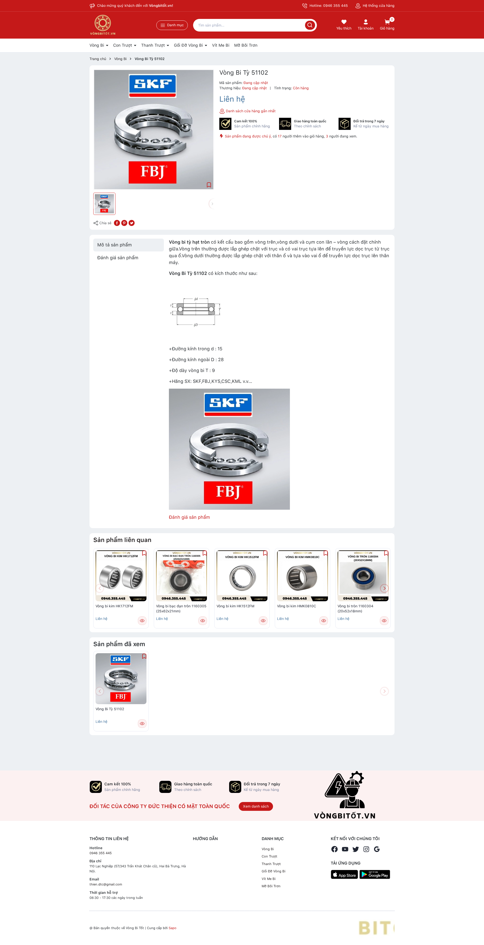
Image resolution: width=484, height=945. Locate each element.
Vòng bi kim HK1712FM (114, 606)
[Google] (377, 849)
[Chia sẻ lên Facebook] (117, 223)
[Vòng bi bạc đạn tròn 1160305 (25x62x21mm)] (181, 575)
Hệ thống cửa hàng (378, 6)
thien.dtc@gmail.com (105, 884)
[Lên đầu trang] (475, 929)
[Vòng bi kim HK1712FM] (121, 575)
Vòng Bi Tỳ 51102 (110, 709)
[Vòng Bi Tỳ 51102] (121, 678)
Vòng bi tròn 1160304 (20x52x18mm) (355, 608)
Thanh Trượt (153, 45)
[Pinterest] (124, 223)
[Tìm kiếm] (310, 25)
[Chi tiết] (142, 620)
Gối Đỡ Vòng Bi (189, 45)
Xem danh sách (256, 806)
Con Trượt (123, 45)
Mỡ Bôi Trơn (245, 45)
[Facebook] (334, 849)
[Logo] (376, 928)
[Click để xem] (154, 129)
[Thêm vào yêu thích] (208, 185)
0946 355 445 (100, 853)
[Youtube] (345, 849)
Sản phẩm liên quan (122, 539)
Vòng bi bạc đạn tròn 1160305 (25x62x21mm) (181, 608)
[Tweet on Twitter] (132, 223)
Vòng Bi (97, 45)
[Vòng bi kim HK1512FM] (242, 575)
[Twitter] (355, 849)
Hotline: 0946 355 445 (328, 6)
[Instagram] (366, 849)
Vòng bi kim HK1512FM (235, 606)
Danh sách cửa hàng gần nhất (250, 111)
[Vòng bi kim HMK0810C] (302, 575)
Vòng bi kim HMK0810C (296, 606)
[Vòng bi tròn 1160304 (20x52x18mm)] (363, 575)
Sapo (172, 928)
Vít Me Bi (220, 45)
